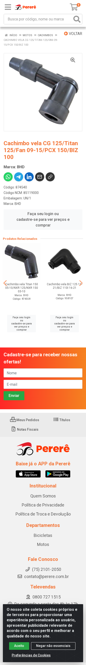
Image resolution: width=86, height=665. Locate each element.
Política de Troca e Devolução (43, 514)
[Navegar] (5, 283)
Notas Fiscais (27, 429)
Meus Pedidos (27, 420)
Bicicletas (43, 535)
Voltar (75, 33)
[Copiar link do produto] (50, 176)
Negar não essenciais (53, 646)
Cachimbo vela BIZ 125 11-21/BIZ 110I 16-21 (64, 286)
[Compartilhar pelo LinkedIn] (29, 176)
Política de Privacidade (43, 505)
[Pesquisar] (77, 19)
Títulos (64, 420)
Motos (43, 544)
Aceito (19, 646)
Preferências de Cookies (31, 655)
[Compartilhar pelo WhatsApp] (8, 176)
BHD (18, 204)
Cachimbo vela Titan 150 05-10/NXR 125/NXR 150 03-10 (21, 288)
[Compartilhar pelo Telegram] (18, 176)
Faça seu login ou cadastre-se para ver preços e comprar (43, 219)
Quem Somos (43, 496)
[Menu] (8, 7)
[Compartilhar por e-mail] (39, 176)
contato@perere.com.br (46, 576)
